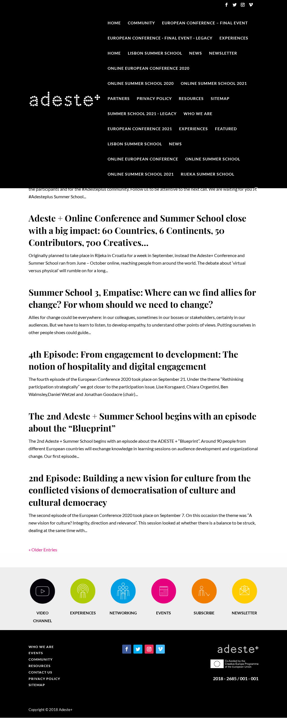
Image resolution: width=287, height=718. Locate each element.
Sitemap (220, 99)
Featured (226, 129)
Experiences (233, 38)
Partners (119, 99)
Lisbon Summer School (135, 144)
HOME (114, 53)
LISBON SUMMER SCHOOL (155, 53)
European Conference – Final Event (205, 23)
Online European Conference (143, 159)
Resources (191, 99)
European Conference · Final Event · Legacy (160, 38)
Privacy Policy (154, 99)
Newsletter (223, 53)
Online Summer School (212, 159)
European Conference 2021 (140, 129)
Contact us (40, 672)
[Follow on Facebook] (126, 649)
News (195, 53)
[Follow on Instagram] (149, 649)
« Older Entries (43, 549)
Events (36, 653)
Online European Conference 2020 (148, 68)
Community (141, 23)
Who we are (198, 114)
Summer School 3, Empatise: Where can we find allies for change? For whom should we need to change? (142, 298)
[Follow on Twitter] (137, 649)
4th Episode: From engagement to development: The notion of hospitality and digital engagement (133, 360)
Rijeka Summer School (207, 174)
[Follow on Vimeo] (160, 649)
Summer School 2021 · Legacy (142, 114)
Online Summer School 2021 (214, 83)
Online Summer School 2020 (141, 83)
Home (114, 23)
